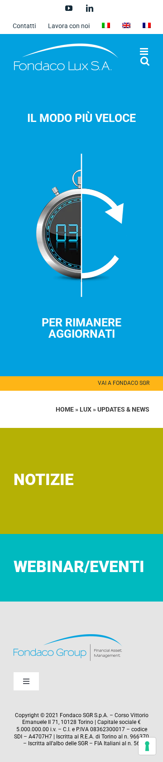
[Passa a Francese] (147, 26)
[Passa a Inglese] (126, 26)
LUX (85, 409)
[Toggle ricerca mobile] (144, 61)
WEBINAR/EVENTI (79, 566)
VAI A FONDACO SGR (123, 383)
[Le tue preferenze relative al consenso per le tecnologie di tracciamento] (147, 746)
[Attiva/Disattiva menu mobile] (144, 51)
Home (65, 409)
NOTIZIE (44, 479)
